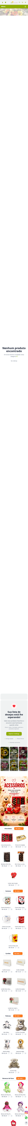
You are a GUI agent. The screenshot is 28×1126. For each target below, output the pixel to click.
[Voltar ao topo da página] (26, 1122)
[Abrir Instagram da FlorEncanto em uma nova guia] (26, 1112)
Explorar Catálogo (14, 734)
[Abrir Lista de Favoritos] (26, 1107)
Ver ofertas (14, 361)
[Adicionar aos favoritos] (9, 847)
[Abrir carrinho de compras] (22, 2)
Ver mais (18, 828)
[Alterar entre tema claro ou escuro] (25, 2)
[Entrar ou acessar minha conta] (2, 2)
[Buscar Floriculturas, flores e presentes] (19, 2)
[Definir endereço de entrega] (5, 2)
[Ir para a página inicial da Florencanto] (14, 2)
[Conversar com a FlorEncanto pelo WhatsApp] (26, 1117)
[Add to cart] (11, 847)
